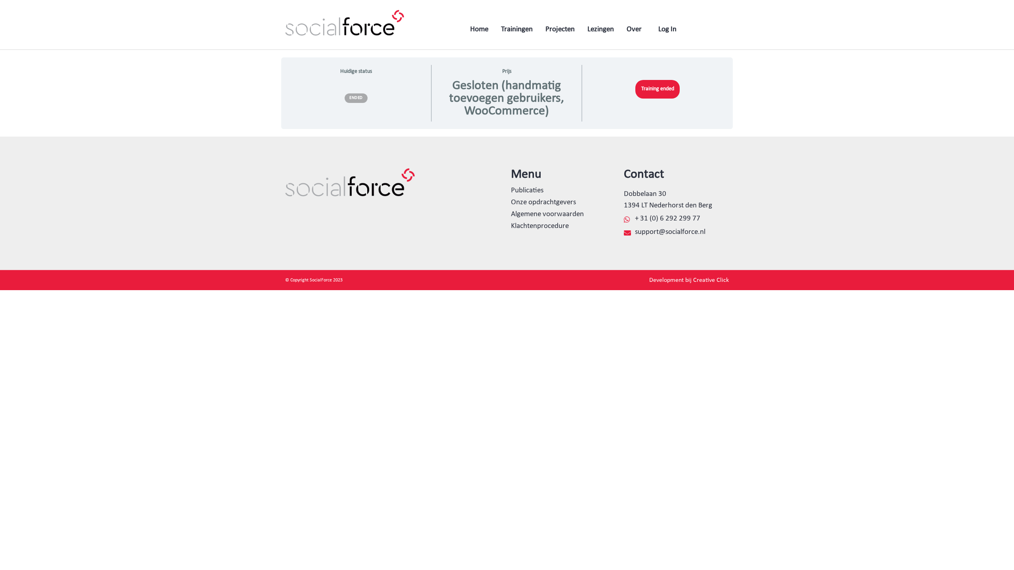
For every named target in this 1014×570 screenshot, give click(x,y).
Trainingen (517, 29)
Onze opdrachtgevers (543, 202)
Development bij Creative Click (689, 280)
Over (634, 29)
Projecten (560, 29)
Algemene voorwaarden (547, 214)
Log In (667, 29)
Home (479, 29)
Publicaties (527, 190)
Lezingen (600, 29)
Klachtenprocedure (540, 226)
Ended (356, 98)
